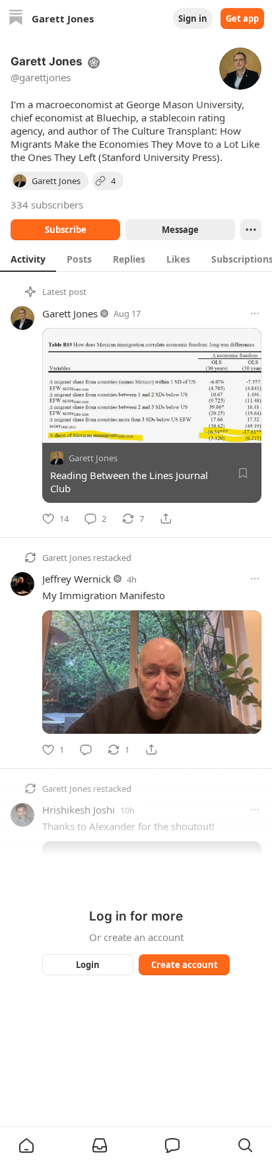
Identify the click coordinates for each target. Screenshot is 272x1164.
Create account (184, 965)
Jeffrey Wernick (76, 578)
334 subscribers (47, 204)
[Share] (165, 518)
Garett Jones (70, 313)
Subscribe (65, 230)
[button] (26, 1145)
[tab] (28, 258)
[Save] (243, 473)
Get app (242, 18)
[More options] (254, 313)
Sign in (192, 18)
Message (180, 230)
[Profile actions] (250, 229)
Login (88, 965)
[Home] (16, 18)
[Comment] (86, 749)
